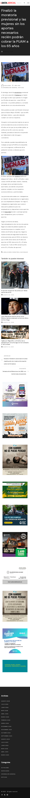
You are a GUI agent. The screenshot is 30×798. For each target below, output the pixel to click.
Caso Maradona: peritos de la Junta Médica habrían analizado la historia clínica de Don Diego (14, 318)
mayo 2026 (4, 710)
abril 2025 (4, 751)
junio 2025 (4, 745)
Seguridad (8, 212)
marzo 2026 (5, 717)
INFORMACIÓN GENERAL (10, 87)
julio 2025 (4, 742)
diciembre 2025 (6, 726)
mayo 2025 (4, 748)
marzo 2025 (5, 755)
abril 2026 (4, 713)
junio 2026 (4, 707)
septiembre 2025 (6, 736)
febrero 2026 (5, 720)
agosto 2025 (5, 739)
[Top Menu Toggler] (28, 3)
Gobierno (18, 95)
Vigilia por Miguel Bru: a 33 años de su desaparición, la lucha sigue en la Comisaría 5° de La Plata (14, 342)
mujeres (17, 176)
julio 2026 (4, 704)
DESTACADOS (5, 771)
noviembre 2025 (6, 729)
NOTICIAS (21, 87)
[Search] (24, 3)
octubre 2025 (6, 732)
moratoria (17, 92)
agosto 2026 (5, 701)
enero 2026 (5, 723)
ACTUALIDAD (5, 767)
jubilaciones (7, 252)
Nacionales (24, 252)
